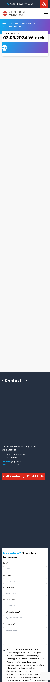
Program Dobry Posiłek (21, 23)
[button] (3, 4)
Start (4, 23)
